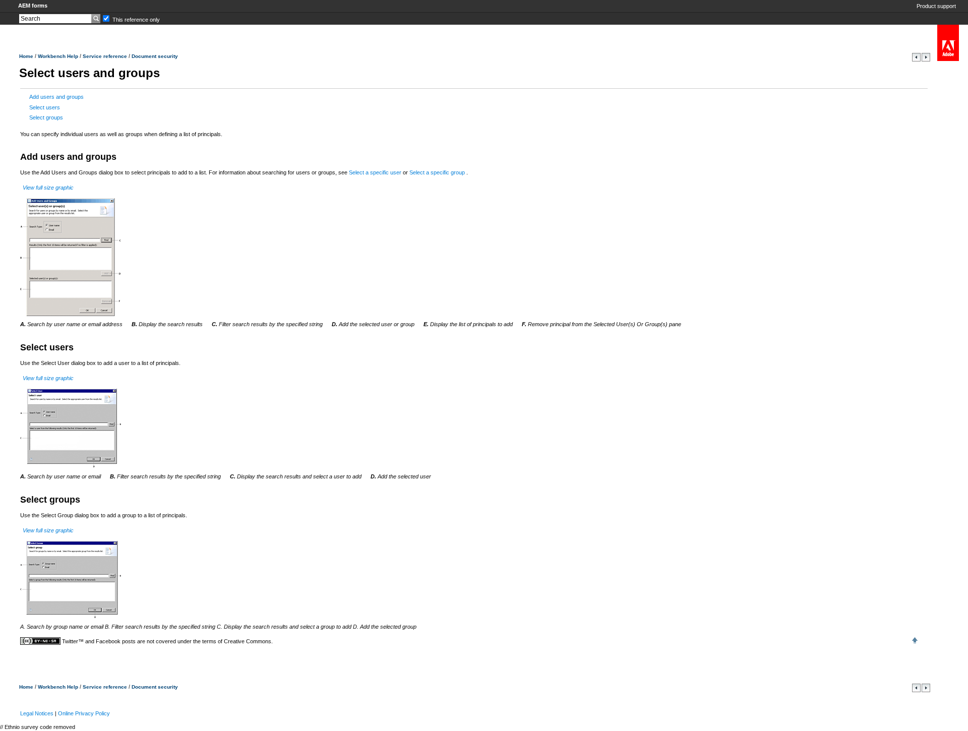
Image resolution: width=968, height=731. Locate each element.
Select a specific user (376, 172)
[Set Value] (926, 59)
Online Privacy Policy (84, 713)
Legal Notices (36, 713)
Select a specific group (437, 172)
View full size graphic (48, 188)
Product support (936, 6)
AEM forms (32, 6)
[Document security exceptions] (917, 59)
